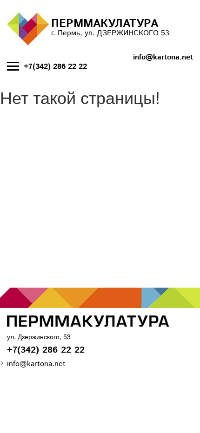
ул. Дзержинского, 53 (39, 336)
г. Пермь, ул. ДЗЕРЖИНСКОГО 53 (110, 27)
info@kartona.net (163, 57)
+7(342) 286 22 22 (55, 67)
